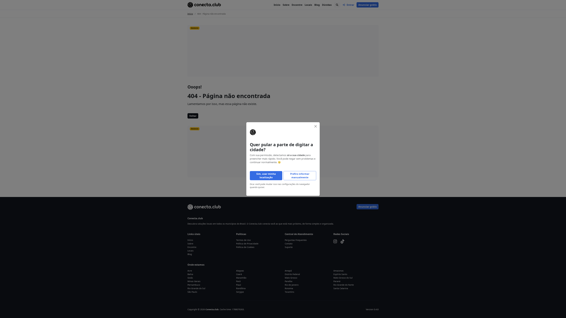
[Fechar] (315, 126)
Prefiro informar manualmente (299, 175)
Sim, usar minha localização (266, 175)
